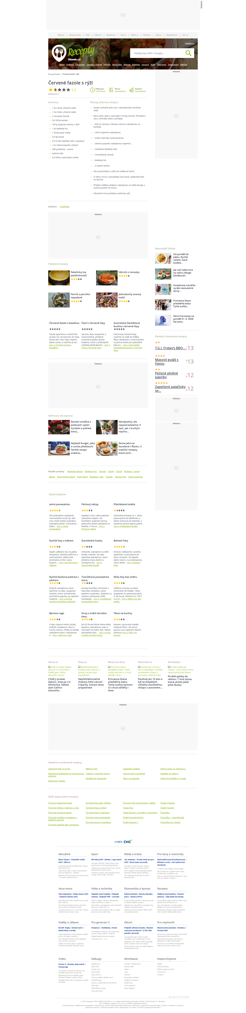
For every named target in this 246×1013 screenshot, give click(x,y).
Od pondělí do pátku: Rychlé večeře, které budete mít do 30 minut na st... (172, 901)
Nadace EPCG (136, 897)
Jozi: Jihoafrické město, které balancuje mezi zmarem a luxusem (72, 940)
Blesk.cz (61, 35)
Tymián (109, 477)
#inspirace (95, 928)
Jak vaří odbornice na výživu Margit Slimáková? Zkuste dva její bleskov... (170, 906)
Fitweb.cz (189, 43)
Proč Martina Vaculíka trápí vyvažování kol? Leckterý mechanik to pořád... (72, 906)
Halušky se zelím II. (169, 773)
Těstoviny (161, 64)
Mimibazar (174, 662)
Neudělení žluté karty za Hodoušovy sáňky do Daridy (73, 981)
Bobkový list (91, 471)
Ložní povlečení (129, 985)
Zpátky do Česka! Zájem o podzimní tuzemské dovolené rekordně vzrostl (71, 944)
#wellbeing (106, 928)
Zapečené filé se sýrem (59, 768)
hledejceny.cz (96, 964)
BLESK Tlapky (65, 928)
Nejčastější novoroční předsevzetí (171, 860)
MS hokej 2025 (97, 860)
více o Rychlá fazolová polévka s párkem (62, 600)
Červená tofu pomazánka (98, 817)
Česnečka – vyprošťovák (172, 817)
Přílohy (107, 64)
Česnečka (165, 812)
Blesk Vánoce (64, 860)
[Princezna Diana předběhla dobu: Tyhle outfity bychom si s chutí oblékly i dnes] (121, 671)
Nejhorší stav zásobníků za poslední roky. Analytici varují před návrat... (138, 906)
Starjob (159, 964)
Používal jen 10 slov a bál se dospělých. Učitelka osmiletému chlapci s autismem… (150, 683)
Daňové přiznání (131, 894)
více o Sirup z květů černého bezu (96, 634)
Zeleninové (173, 64)
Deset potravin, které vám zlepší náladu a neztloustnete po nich (138, 947)
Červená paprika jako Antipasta (63, 824)
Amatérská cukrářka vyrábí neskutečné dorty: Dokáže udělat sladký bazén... (171, 911)
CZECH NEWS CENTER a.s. (103, 1001)
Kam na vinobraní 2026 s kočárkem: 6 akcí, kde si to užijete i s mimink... (172, 877)
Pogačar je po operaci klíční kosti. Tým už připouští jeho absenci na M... (105, 869)
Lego (126, 972)
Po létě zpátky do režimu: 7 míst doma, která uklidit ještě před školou (180, 680)
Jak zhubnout (130, 860)
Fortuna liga (63, 967)
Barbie (126, 969)
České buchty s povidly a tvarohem (140, 812)
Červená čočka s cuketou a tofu (63, 807)
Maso (62, 64)
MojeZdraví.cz (172, 35)
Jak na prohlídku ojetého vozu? (102, 977)
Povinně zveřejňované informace (149, 1007)
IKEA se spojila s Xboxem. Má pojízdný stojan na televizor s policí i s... (104, 901)
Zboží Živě (95, 966)
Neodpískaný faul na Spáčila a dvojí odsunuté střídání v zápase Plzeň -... (71, 976)
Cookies (164, 1005)
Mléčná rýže (91, 768)
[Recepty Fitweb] (73, 53)
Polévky (136, 64)
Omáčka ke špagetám (96, 778)
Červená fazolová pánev (60, 812)
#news (114, 928)
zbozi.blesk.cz (96, 975)
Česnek (102, 471)
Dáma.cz (98, 35)
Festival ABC (162, 931)
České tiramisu (167, 803)
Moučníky (117, 64)
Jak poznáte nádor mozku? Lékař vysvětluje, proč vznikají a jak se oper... (137, 938)
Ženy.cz (159, 35)
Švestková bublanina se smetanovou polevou (66, 774)
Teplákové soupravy (131, 980)
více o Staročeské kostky (91, 564)
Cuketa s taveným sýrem (98, 773)
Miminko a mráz (164, 862)
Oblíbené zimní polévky (166, 894)
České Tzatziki (167, 807)
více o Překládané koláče (126, 526)
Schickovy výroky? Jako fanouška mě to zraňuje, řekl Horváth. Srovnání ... (105, 874)
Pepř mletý (82, 477)
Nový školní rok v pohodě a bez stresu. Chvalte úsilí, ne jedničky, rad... (171, 872)
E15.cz (123, 35)
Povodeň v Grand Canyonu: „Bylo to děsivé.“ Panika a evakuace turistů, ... (137, 867)
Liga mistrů (116, 860)
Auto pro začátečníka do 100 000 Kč (104, 983)
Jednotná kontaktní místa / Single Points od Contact (118, 1007)
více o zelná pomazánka (58, 527)
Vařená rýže (120, 477)
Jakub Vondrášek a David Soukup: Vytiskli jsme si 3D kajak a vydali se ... (73, 935)
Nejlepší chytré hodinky (101, 894)
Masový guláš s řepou (166, 361)
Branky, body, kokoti (76, 964)
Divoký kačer (77, 928)
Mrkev (52, 477)
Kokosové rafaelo (56, 781)
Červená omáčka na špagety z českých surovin (62, 818)
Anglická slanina (75, 471)
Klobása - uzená (132, 471)
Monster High (129, 966)
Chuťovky (80, 64)
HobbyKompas (96, 980)
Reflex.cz (134, 35)
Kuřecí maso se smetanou (172, 768)
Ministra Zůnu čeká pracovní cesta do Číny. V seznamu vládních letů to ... (74, 876)
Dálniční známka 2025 (69, 897)
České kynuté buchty (133, 817)
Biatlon (108, 860)
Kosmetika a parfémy (131, 977)
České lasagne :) (130, 822)
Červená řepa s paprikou (98, 812)
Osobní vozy (95, 969)
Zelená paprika (135, 477)
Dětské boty (128, 983)
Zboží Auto (95, 985)
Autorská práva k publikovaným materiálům (78, 1005)
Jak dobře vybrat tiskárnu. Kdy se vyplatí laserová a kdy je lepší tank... (105, 911)
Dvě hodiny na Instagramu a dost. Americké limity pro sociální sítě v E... (106, 906)
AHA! (88, 35)
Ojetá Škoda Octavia (98, 988)
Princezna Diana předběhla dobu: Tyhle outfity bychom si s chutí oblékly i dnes (120, 684)
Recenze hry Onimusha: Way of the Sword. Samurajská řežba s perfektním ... (172, 935)
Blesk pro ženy (75, 35)
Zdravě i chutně (94, 64)
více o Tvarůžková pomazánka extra (96, 600)
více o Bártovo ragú (62, 635)
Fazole (119, 471)
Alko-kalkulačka (65, 894)
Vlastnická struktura (92, 1007)
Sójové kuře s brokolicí (134, 773)
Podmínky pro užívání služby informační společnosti (113, 1005)
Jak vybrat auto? (97, 991)
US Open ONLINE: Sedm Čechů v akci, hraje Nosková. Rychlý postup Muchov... (105, 864)
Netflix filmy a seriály (67, 931)
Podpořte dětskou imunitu (134, 928)
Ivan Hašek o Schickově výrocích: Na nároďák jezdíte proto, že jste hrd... (72, 972)
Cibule (111, 471)
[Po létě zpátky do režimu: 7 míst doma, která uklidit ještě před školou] (180, 670)
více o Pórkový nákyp (93, 527)
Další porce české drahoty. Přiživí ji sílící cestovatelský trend (138, 911)
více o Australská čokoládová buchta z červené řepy (128, 348)
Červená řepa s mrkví (96, 807)
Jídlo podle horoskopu (175, 897)
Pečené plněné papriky (166, 375)
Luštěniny (64, 206)
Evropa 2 (160, 975)
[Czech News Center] (128, 841)
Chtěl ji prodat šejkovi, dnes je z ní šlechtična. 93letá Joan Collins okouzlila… (59, 684)
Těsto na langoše (131, 778)
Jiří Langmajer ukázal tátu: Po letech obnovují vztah (136, 876)
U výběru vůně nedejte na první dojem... (171, 869)
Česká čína (128, 807)
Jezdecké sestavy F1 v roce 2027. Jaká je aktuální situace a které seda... (73, 911)
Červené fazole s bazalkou (98, 822)
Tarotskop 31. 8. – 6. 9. (99, 939)
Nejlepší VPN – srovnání (109, 897)
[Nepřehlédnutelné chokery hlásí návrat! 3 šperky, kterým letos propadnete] (91, 671)
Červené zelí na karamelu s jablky (139, 803)
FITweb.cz (147, 35)
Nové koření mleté (66, 477)
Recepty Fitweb (54, 74)
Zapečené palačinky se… (170, 348)
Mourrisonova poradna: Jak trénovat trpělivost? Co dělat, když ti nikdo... (170, 940)
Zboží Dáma (95, 972)
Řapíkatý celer (97, 477)
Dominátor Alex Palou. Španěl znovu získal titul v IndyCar (73, 901)
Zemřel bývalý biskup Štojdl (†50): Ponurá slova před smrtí (73, 867)
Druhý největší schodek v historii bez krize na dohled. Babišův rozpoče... (139, 901)
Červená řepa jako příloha (98, 803)
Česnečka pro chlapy (170, 822)
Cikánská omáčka (131, 768)
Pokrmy (70, 64)
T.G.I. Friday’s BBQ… (170, 388)
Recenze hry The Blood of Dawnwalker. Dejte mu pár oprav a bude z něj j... (171, 944)
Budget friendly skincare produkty (103, 936)
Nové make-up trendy (138, 862)
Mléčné (183, 64)
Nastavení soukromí (176, 1005)
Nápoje (127, 64)
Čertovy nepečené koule (60, 803)
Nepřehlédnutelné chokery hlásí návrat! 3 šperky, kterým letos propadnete (91, 683)
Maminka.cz (111, 35)
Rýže (153, 64)
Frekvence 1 (161, 972)
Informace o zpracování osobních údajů (146, 1005)
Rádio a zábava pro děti (165, 969)
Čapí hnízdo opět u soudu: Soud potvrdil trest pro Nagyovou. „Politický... (72, 872)
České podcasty (163, 966)
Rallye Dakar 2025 (80, 894)
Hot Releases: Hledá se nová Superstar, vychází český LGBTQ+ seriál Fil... (105, 932)
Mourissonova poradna (166, 928)
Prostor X (63, 964)
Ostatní (145, 64)
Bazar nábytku (129, 988)
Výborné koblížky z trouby (173, 778)
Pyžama (127, 975)
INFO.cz (67, 862)
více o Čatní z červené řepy (95, 346)
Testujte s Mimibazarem (132, 964)
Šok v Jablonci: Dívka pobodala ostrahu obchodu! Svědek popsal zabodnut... (138, 872)
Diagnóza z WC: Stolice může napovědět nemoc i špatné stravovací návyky (138, 942)
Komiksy (181, 928)
